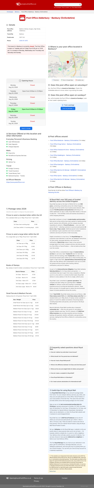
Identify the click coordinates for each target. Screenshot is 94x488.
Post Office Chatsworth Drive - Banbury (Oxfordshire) (67, 149)
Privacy (36, 481)
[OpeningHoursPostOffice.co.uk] (26, 4)
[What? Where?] (80, 4)
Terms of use (52, 471)
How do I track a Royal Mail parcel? (60, 360)
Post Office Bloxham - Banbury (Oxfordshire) (64, 161)
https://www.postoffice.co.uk (15, 182)
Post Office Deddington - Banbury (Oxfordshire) (65, 155)
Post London (65, 7)
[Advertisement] (26, 66)
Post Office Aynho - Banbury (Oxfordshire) (63, 175)
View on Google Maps (68, 80)
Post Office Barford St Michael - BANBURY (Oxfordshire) (68, 170)
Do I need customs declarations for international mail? (66, 381)
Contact (64, 478)
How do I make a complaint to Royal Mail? (62, 373)
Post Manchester (76, 7)
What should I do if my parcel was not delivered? (64, 356)
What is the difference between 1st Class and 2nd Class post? (68, 364)
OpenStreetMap (79, 77)
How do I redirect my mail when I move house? (64, 352)
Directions (56, 80)
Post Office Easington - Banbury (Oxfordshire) (64, 164)
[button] (68, 62)
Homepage (10, 12)
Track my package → (68, 108)
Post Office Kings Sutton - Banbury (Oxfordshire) (65, 144)
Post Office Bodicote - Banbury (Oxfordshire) (64, 140)
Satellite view (80, 80)
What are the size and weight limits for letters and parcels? (67, 369)
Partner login (84, 486)
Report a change (26, 128)
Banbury (17, 12)
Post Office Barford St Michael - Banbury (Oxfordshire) (67, 179)
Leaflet (73, 77)
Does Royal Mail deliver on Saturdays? (61, 377)
